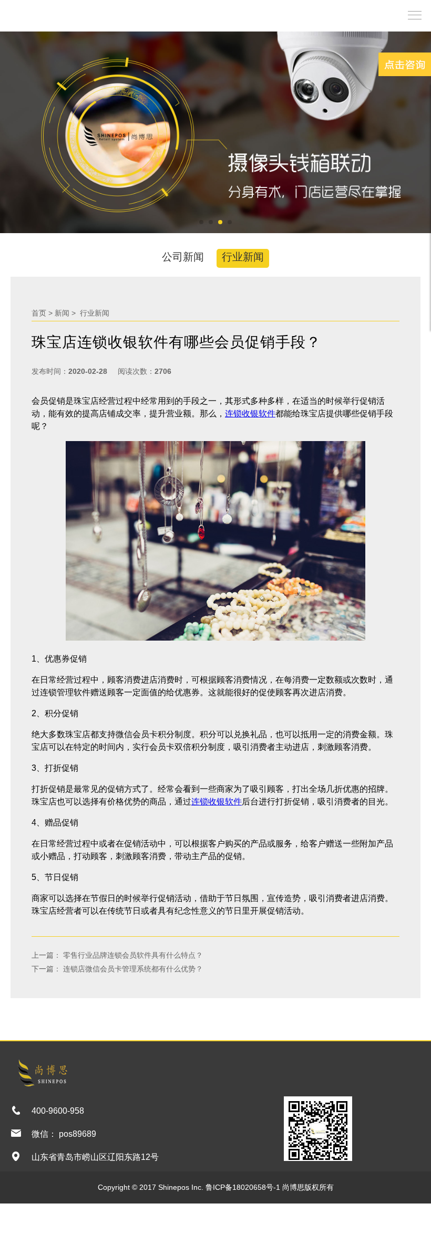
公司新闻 (183, 257)
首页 (39, 313)
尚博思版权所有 (308, 1187)
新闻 (62, 313)
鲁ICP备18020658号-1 (243, 1187)
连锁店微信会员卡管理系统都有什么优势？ (132, 969)
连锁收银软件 (250, 413)
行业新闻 (243, 257)
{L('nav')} (412, 14)
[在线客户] (404, 64)
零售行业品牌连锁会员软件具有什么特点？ (132, 955)
